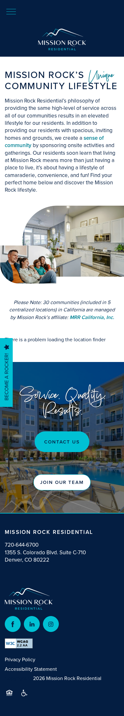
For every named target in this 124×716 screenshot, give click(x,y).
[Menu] (11, 11)
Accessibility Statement (31, 668)
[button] (62, 482)
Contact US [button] (62, 441)
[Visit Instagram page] (51, 624)
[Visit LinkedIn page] (32, 624)
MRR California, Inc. (92, 317)
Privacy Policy (20, 659)
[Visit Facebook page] (13, 624)
